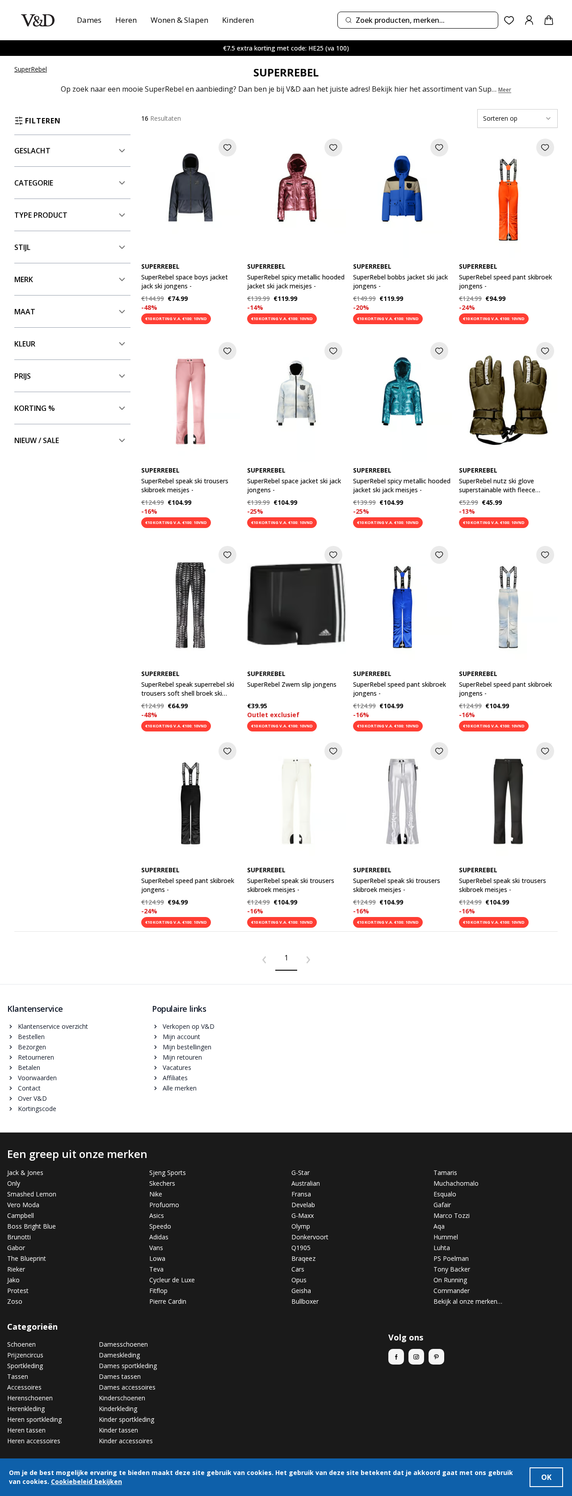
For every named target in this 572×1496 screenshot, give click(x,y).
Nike (155, 1194)
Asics (156, 1215)
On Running (450, 1280)
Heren (126, 20)
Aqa (439, 1226)
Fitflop (158, 1290)
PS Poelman (451, 1258)
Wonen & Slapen (179, 20)
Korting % (34, 408)
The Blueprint (26, 1258)
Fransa (301, 1194)
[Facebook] (396, 1357)
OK (546, 1477)
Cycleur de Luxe (172, 1280)
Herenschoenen (30, 1398)
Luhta (441, 1247)
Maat (24, 312)
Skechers (162, 1183)
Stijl (22, 247)
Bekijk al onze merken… (467, 1301)
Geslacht (32, 151)
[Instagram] (416, 1357)
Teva (156, 1269)
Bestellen (31, 1036)
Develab (303, 1204)
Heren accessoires (33, 1441)
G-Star (300, 1172)
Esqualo (444, 1194)
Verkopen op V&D (188, 1026)
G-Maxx (302, 1215)
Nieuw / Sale (36, 440)
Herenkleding (26, 1408)
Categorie (33, 183)
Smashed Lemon (31, 1194)
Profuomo (164, 1204)
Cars (297, 1269)
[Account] (529, 20)
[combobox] (417, 20)
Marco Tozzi (451, 1215)
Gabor (16, 1247)
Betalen (29, 1067)
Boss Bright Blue (31, 1226)
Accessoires (24, 1387)
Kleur (24, 344)
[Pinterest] (436, 1357)
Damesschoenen (123, 1344)
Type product (40, 215)
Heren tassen (26, 1430)
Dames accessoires (127, 1387)
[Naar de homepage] (37, 20)
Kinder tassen (118, 1430)
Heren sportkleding (34, 1419)
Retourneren (36, 1057)
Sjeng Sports (167, 1172)
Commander (451, 1290)
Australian (305, 1183)
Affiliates (175, 1077)
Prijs (22, 376)
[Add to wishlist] (227, 147)
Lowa (157, 1258)
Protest (18, 1290)
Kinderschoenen (122, 1398)
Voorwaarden (37, 1077)
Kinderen (238, 20)
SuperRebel (30, 69)
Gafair (442, 1204)
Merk (23, 279)
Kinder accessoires (126, 1441)
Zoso (14, 1301)
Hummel (445, 1237)
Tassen (17, 1376)
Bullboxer (305, 1301)
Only (13, 1183)
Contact (29, 1088)
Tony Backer (451, 1269)
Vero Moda (23, 1204)
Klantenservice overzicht (53, 1026)
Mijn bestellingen (187, 1047)
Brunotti (19, 1237)
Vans (156, 1247)
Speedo (160, 1226)
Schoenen (21, 1344)
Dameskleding (119, 1355)
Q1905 (301, 1247)
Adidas (158, 1237)
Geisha (301, 1290)
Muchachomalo (456, 1183)
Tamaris (445, 1172)
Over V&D (32, 1098)
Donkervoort (309, 1237)
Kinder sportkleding (126, 1419)
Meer (504, 89)
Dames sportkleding (128, 1365)
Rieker (16, 1269)
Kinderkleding (118, 1408)
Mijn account (181, 1036)
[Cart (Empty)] (549, 20)
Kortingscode (37, 1108)
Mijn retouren (182, 1057)
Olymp (300, 1226)
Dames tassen (120, 1376)
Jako (13, 1280)
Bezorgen (32, 1047)
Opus (299, 1280)
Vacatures (177, 1067)
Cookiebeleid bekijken (86, 1481)
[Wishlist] (509, 20)
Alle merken (180, 1088)
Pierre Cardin (167, 1301)
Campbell (20, 1215)
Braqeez (303, 1258)
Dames (89, 20)
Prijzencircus (25, 1355)
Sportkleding (25, 1365)
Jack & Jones (25, 1172)
